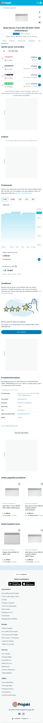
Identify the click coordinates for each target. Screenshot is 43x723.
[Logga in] (40, 2)
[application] (21, 228)
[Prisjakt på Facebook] (19, 714)
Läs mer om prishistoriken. (23, 193)
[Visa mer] (2, 58)
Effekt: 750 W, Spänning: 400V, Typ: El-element (21, 36)
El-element (21, 410)
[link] (12, 499)
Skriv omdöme (25, 34)
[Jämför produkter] (39, 22)
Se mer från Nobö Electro (9, 426)
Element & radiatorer (10, 7)
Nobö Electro (22, 399)
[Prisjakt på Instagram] (23, 714)
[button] (39, 12)
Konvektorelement (24, 414)
